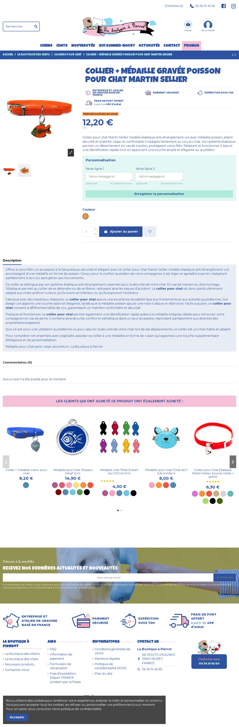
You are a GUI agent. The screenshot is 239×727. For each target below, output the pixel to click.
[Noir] (87, 492)
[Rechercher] (36, 26)
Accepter (17, 717)
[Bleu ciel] (73, 492)
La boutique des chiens (22, 654)
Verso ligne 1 (95, 168)
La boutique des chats (21, 659)
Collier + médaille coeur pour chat (26, 471)
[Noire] (133, 493)
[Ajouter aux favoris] (150, 231)
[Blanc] (180, 485)
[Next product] (235, 55)
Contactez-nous (17, 670)
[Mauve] (195, 494)
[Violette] (105, 493)
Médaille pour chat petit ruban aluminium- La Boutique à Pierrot (54, 346)
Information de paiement (61, 656)
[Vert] (80, 492)
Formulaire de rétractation (60, 666)
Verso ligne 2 (145, 168)
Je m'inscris (224, 577)
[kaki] (220, 501)
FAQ (53, 649)
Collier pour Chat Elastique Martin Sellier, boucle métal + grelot (213, 473)
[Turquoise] (230, 494)
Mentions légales (107, 658)
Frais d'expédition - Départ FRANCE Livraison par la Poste (65, 678)
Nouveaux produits (19, 664)
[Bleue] (119, 493)
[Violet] (55, 485)
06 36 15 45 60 (205, 6)
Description (12, 260)
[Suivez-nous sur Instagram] (232, 5)
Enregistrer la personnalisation (159, 194)
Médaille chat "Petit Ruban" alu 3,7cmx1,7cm (119, 471)
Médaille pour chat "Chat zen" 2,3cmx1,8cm (166, 471)
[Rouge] (90, 485)
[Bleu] (26, 485)
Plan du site (103, 673)
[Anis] (206, 501)
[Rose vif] (62, 485)
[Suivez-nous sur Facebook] (224, 6)
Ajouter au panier (124, 231)
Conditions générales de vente (113, 651)
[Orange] (83, 485)
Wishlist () (175, 6)
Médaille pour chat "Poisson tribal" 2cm (73, 471)
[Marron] (58, 492)
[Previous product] (233, 55)
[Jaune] (76, 485)
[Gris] (223, 494)
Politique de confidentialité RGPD (110, 666)
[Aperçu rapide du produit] (29, 465)
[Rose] (69, 485)
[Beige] (216, 494)
